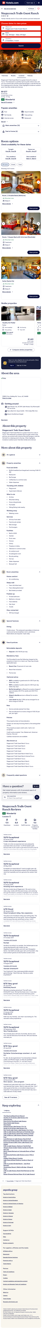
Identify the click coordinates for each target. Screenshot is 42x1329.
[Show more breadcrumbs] (3, 1181)
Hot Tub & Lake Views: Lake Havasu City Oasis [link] (18, 1130)
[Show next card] (39, 61)
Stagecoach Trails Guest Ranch (16, 29)
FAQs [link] (4, 1236)
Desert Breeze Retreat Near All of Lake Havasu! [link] (19, 1174)
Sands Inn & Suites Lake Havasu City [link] (15, 1128)
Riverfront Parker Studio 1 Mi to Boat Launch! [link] (18, 1140)
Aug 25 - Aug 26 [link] (11, 151)
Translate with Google (10, 940)
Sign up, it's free (21, 365)
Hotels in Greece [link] (8, 1216)
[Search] (37, 797)
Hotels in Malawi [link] (8, 1206)
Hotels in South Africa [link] (9, 1197)
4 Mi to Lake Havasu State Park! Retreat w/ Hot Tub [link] (19, 1171)
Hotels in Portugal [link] (8, 1222)
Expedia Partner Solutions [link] (10, 1257)
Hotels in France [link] (7, 1219)
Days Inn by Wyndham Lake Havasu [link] (15, 1121)
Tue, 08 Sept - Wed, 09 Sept (15, 35)
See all (3, 121)
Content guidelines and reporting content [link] (15, 1281)
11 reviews (5, 816)
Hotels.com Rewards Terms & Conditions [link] (14, 1284)
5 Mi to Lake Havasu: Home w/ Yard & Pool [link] (17, 1146)
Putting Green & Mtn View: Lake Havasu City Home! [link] (18, 1143)
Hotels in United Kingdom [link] (10, 1200)
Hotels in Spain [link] (7, 1210)
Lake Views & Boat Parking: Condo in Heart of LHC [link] (18, 1161)
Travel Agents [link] (7, 1263)
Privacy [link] (5, 1275)
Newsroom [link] (6, 1254)
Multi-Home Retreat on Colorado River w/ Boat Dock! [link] (19, 1152)
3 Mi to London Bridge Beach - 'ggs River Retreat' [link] (17, 1164)
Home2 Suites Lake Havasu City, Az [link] (15, 1126)
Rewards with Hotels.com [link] (10, 1301)
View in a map (6, 398)
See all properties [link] (10, 9)
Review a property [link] (8, 1243)
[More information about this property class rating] (7, 16)
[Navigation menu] (39, 2)
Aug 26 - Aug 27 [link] (31, 151)
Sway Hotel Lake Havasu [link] (11, 1123)
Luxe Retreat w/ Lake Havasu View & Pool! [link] (17, 1139)
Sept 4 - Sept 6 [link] (31, 158)
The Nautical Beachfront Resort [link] (14, 1116)
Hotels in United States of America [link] (13, 1203)
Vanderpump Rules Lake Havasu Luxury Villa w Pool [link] (19, 1155)
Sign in (12, 365)
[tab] (6, 1110)
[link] (38, 8)
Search (21, 46)
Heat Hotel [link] (7, 1125)
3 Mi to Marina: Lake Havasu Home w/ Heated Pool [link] (18, 1136)
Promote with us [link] (8, 1260)
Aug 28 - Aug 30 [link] (10, 158)
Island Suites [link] (8, 1119)
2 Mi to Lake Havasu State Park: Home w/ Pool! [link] (19, 1133)
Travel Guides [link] (7, 1298)
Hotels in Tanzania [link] (8, 1213)
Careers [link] (5, 1295)
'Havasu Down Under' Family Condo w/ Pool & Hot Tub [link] (18, 1148)
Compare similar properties (22, 350)
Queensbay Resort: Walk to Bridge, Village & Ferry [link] (18, 1168)
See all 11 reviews (6, 102)
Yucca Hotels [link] (10, 1181)
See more (4, 420)
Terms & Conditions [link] (8, 1271)
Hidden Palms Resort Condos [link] (13, 1158)
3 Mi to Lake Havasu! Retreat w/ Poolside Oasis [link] (19, 1132)
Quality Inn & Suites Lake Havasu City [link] (16, 1118)
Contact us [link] (6, 1240)
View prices (33, 208)
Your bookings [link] (7, 1233)
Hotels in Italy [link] (7, 1225)
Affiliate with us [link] (7, 1251)
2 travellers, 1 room (12, 41)
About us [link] (5, 1292)
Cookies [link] (5, 1278)
